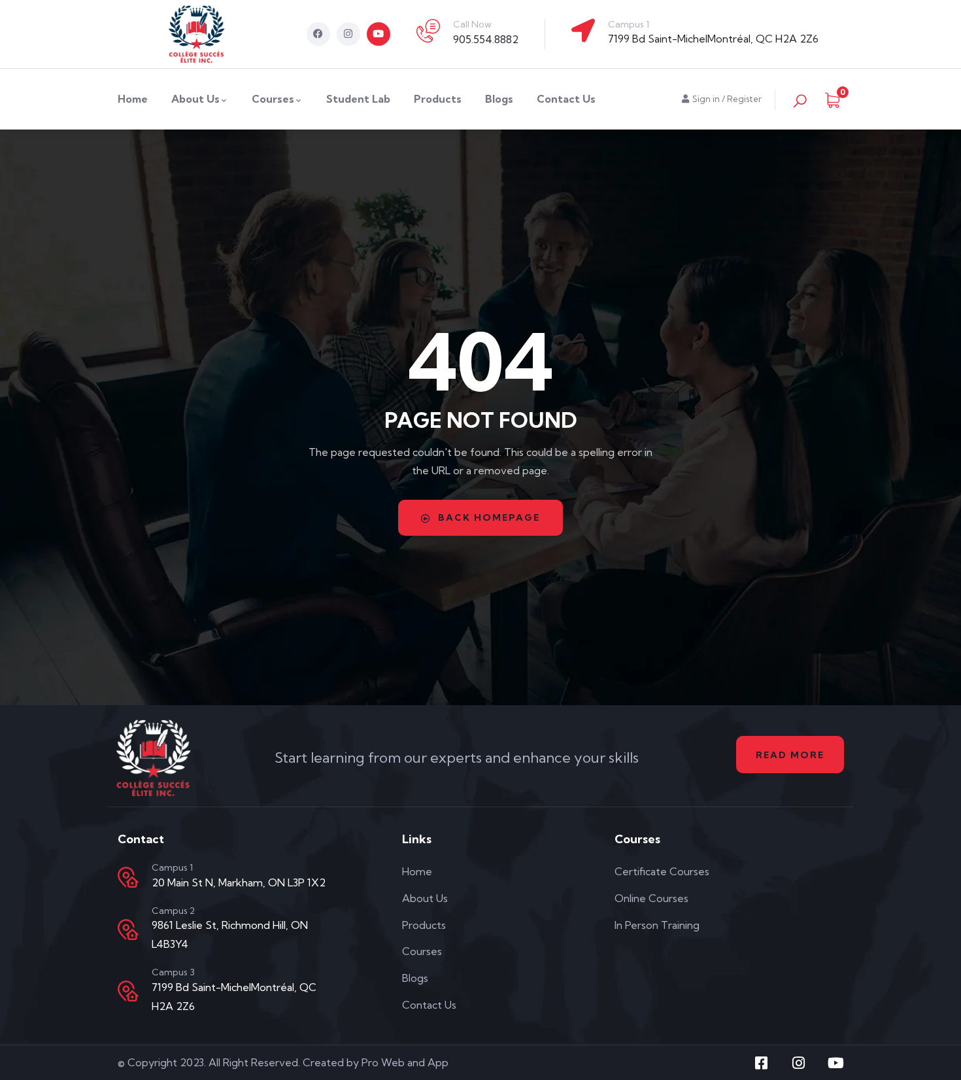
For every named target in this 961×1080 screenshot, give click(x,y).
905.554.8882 (485, 39)
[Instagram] (348, 34)
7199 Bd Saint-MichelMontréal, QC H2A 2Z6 (713, 38)
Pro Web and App (405, 1062)
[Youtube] (378, 34)
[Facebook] (318, 34)
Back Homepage (489, 517)
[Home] (196, 34)
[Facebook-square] (761, 1063)
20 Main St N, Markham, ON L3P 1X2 (239, 882)
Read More (790, 755)
